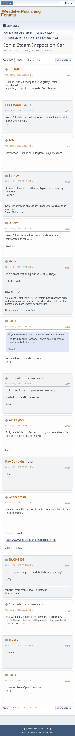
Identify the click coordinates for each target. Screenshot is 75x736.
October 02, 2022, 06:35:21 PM (19, 74)
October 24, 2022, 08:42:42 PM (19, 565)
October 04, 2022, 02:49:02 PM (19, 383)
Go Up (6, 707)
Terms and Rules (35, 728)
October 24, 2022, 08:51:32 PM (19, 609)
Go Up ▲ (50, 728)
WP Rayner (16, 420)
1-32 (11, 140)
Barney (14, 176)
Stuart (13, 223)
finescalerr (16, 378)
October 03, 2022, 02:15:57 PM (19, 181)
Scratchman (17, 497)
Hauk (12, 261)
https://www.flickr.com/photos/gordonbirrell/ (31, 539)
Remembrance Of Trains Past (20, 310)
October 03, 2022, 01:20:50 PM (19, 145)
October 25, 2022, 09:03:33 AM (19, 645)
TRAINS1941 (17, 560)
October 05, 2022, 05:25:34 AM (19, 425)
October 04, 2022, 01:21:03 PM (19, 267)
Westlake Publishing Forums (21, 13)
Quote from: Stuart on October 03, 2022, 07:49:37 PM (37, 334)
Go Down (8, 59)
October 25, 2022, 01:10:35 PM (19, 680)
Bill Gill (14, 69)
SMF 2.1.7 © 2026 (29, 732)
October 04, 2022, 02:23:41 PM (19, 326)
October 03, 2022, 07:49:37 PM (19, 228)
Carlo (12, 321)
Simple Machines (46, 732)
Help (23, 728)
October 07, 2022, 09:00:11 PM (19, 467)
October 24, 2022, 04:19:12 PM (19, 502)
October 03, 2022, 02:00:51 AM (19, 110)
